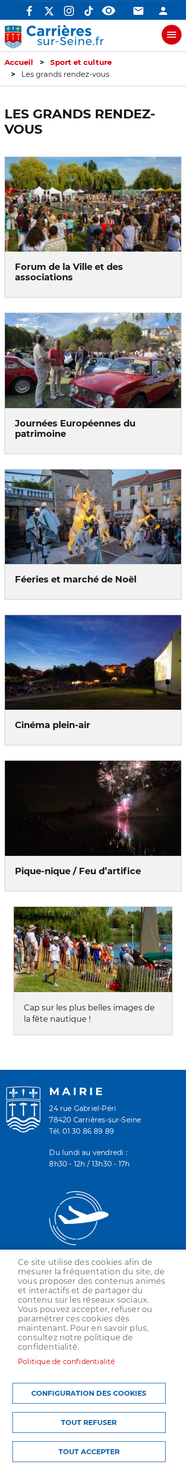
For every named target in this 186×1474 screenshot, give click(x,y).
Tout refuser (89, 1422)
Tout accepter (89, 1452)
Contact (138, 11)
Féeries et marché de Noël (75, 579)
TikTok (89, 11)
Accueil (18, 62)
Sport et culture (81, 62)
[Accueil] (54, 37)
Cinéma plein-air (52, 725)
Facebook (29, 11)
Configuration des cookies (88, 1393)
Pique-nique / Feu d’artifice (78, 871)
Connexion (163, 11)
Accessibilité (109, 11)
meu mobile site (172, 35)
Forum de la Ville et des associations (69, 272)
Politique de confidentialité (66, 1362)
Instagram (69, 11)
